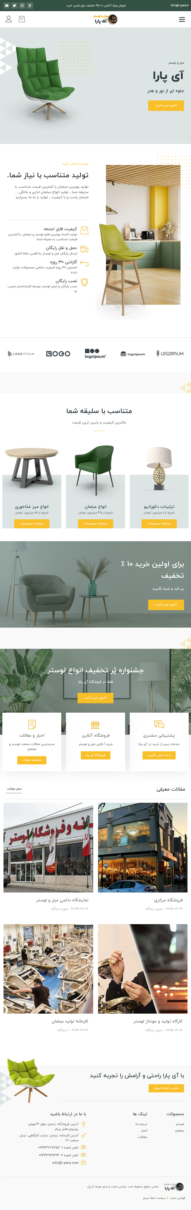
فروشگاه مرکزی (168, 900)
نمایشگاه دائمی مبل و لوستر (62, 900)
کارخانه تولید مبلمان (70, 1021)
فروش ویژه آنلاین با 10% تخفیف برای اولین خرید (96, 5)
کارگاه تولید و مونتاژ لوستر (158, 1021)
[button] (182, 19)
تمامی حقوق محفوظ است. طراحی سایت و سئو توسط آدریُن (123, 1187)
